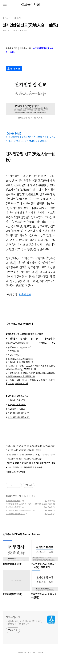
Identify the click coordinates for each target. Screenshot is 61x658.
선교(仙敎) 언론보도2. (17, 404)
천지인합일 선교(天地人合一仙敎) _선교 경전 (23, 504)
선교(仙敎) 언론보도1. (16, 400)
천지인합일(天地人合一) (15, 514)
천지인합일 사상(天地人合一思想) (19, 510)
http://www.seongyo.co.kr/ (18, 347)
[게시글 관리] (18, 485)
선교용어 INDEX (11, 496)
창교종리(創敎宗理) (13, 507)
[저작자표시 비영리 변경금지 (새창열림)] (38, 485)
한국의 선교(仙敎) (15, 355)
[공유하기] (15, 485)
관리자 (40, 652)
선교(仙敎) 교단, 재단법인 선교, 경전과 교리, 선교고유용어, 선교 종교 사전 (24, 622)
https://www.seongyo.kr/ (17, 342)
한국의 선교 (25, 294)
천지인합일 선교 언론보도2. (19, 417)
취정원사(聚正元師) (13, 501)
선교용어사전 (30, 4)
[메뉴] (5, 4)
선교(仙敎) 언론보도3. (16, 408)
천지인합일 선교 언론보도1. (19, 413)
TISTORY (31, 652)
